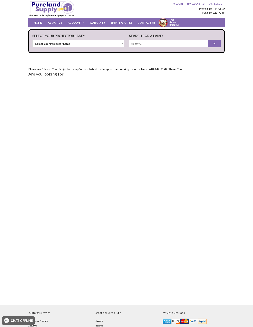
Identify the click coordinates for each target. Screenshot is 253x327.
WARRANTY (97, 22)
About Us (32, 325)
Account (75, 22)
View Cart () (196, 3)
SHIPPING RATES (121, 22)
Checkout (217, 3)
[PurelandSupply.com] (67, 9)
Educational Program (38, 321)
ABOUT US (55, 22)
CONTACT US (147, 22)
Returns (99, 325)
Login (179, 3)
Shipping (99, 321)
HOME (38, 22)
